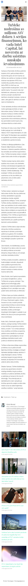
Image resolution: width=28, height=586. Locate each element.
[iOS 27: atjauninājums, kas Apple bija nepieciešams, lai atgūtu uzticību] (14, 560)
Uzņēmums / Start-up (10, 397)
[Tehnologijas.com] (2, 2)
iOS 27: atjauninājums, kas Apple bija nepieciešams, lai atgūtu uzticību (12, 565)
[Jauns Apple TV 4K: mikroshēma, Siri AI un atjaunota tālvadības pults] (14, 446)
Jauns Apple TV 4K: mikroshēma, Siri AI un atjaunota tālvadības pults (14, 451)
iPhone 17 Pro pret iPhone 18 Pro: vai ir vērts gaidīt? (13, 507)
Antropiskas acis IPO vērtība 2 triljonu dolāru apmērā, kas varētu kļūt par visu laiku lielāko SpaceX (13, 479)
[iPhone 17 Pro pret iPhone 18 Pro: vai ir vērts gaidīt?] (14, 502)
